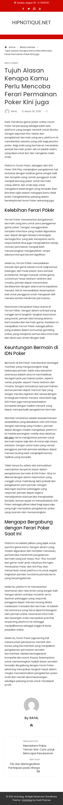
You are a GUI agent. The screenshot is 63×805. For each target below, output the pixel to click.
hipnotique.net (31, 22)
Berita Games (11, 63)
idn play (9, 437)
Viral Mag (27, 800)
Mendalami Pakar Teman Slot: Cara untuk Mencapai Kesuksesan (39, 747)
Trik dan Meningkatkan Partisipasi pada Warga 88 (24, 765)
